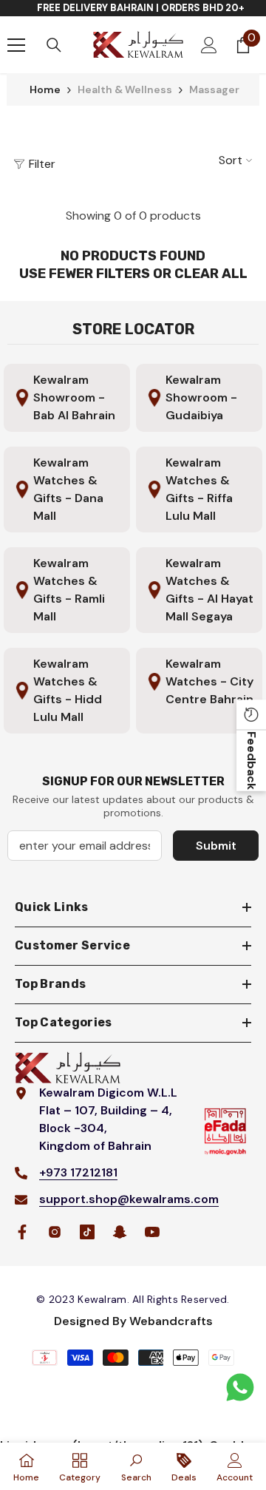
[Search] (54, 45)
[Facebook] (22, 1232)
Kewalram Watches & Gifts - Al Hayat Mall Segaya (209, 589)
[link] (136, 1466)
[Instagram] (54, 1232)
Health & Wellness (125, 89)
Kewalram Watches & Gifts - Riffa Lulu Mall (199, 489)
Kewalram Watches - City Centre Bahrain (209, 681)
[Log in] (209, 45)
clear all (211, 273)
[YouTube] (152, 1232)
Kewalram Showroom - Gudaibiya (201, 397)
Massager (214, 89)
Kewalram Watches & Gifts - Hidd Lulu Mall (67, 690)
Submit (216, 845)
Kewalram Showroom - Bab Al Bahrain (74, 397)
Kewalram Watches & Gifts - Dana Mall (68, 489)
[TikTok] (87, 1232)
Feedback (251, 760)
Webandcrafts (171, 1321)
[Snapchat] (119, 1232)
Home (45, 89)
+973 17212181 (78, 1172)
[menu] (16, 45)
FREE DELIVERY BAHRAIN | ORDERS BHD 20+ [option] (141, 7)
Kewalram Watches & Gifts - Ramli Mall (69, 589)
